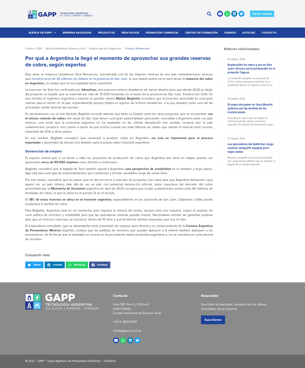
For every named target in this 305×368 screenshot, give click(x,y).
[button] (34, 265)
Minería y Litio (77, 48)
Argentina (115, 48)
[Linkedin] (234, 14)
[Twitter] (241, 14)
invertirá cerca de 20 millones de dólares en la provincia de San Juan (79, 78)
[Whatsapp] (227, 14)
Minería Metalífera (56, 48)
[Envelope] (220, 14)
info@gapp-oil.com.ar (127, 330)
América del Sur (98, 48)
